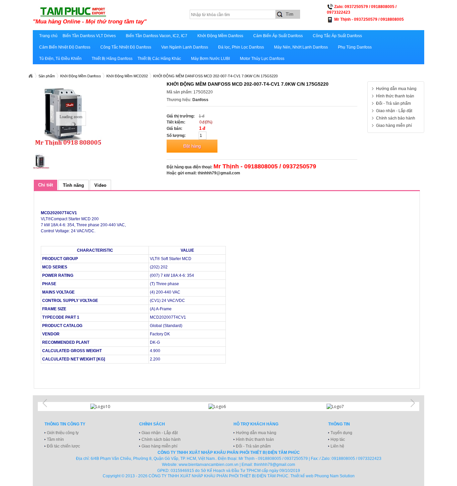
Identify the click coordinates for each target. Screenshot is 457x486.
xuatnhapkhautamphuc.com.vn (115, 15)
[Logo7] (347, 406)
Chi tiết (45, 184)
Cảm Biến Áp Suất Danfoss (278, 35)
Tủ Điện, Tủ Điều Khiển (60, 58)
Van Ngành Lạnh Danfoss (184, 47)
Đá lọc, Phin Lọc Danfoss (241, 47)
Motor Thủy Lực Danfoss (262, 58)
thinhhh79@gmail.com (219, 173)
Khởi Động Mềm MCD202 (127, 76)
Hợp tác (338, 439)
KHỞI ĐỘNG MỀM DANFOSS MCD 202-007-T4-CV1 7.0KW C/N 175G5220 (215, 76)
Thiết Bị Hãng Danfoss (112, 58)
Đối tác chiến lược (63, 446)
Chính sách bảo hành (395, 118)
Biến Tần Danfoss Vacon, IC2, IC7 (156, 35)
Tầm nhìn (55, 439)
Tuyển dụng (341, 432)
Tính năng (73, 185)
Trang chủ (48, 35)
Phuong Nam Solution (334, 476)
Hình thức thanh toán (395, 96)
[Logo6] (228, 406)
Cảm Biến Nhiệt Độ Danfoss (64, 47)
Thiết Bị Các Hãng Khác (159, 58)
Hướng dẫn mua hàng (396, 88)
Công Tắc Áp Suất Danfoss (337, 35)
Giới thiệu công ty (63, 432)
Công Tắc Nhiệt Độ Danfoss (125, 47)
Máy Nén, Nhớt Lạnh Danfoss (301, 47)
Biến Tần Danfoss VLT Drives (89, 35)
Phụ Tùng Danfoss (355, 47)
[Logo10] (110, 406)
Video (100, 185)
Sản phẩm (46, 76)
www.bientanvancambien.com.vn (209, 464)
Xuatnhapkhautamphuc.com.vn (30, 76)
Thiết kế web (301, 476)
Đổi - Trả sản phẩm (393, 103)
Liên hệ (337, 446)
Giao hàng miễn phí (394, 125)
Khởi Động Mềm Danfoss (220, 35)
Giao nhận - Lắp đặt (394, 110)
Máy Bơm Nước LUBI (210, 58)
